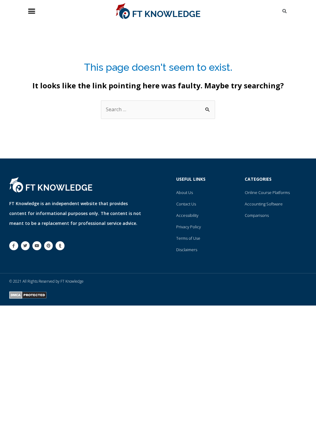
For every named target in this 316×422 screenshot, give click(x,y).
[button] (32, 11)
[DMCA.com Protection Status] (28, 294)
